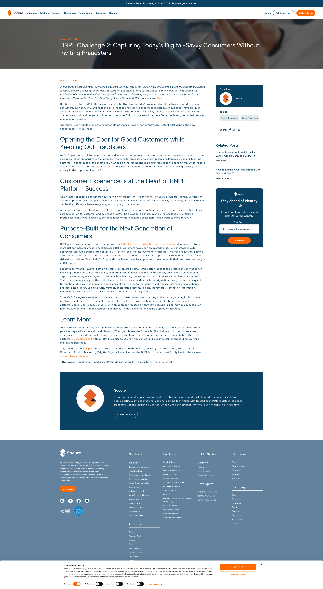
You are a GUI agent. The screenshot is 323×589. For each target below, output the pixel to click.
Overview (202, 462)
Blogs (234, 462)
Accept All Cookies (238, 567)
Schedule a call (83, 338)
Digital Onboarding (229, 118)
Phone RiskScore (171, 478)
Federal (200, 467)
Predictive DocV (171, 513)
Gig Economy (135, 556)
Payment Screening (137, 507)
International (134, 511)
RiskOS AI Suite (136, 515)
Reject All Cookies (238, 574)
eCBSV (166, 494)
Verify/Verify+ (169, 490)
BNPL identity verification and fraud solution (149, 244)
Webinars (236, 478)
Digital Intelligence (171, 470)
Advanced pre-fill (136, 491)
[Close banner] (261, 564)
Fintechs (133, 532)
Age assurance (135, 499)
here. (159, 98)
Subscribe (239, 240)
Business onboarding (138, 479)
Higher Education (205, 475)
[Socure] (239, 194)
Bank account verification (140, 475)
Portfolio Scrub (170, 474)
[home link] (16, 13)
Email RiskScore (170, 462)
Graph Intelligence (171, 486)
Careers (235, 511)
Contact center (136, 487)
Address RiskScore (172, 466)
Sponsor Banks (135, 536)
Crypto (132, 540)
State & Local (203, 471)
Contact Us (237, 515)
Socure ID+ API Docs (207, 492)
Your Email (239, 222)
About (234, 495)
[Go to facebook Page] (78, 501)
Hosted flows (135, 503)
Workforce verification (139, 495)
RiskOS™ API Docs (206, 496)
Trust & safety (135, 471)
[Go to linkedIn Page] (62, 501)
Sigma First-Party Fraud (174, 482)
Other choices (153, 584)
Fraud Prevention (250, 118)
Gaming (132, 560)
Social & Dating (136, 552)
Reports (235, 474)
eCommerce (134, 548)
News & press (238, 503)
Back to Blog (70, 80)
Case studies (238, 466)
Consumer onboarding (139, 467)
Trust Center (237, 519)
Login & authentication (139, 483)
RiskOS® (134, 462)
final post (88, 348)
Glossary (236, 470)
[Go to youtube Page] (87, 501)
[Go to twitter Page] (70, 501)
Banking (132, 544)
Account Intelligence (172, 517)
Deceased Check (171, 509)
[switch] (99, 584)
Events (235, 507)
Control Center (170, 505)
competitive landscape (74, 356)
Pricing (235, 523)
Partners (235, 499)
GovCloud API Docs (206, 500)
